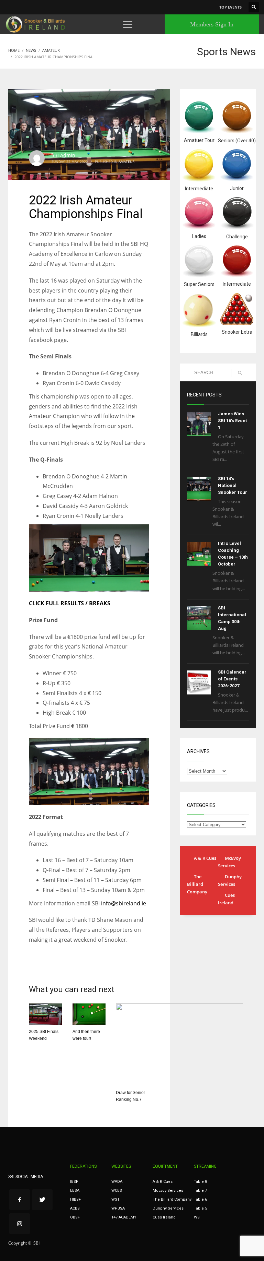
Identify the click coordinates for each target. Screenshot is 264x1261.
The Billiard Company (197, 884)
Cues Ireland (226, 899)
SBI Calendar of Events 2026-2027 (232, 678)
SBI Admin (63, 155)
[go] (240, 373)
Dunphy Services (230, 880)
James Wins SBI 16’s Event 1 (232, 420)
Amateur (126, 161)
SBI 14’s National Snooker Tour (232, 485)
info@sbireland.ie (123, 903)
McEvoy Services (229, 862)
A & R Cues (205, 858)
